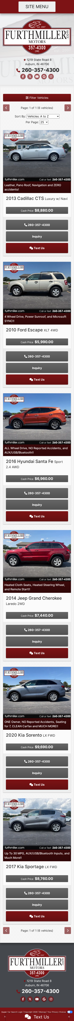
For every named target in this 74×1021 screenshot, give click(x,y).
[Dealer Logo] (37, 36)
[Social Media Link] (51, 76)
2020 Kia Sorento (30, 735)
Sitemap (42, 1012)
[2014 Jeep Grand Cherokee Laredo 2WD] (37, 555)
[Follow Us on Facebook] (23, 76)
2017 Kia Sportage (31, 866)
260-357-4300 (40, 70)
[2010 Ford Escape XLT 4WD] (37, 287)
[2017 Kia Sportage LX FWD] (37, 823)
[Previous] (6, 107)
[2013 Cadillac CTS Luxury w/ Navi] (37, 155)
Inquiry (37, 236)
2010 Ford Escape (32, 329)
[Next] (67, 107)
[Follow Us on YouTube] (37, 76)
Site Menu (37, 6)
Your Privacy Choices (57, 1012)
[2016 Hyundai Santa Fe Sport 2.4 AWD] (37, 418)
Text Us (39, 248)
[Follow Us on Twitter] (30, 76)
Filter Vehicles (38, 97)
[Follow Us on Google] (44, 76)
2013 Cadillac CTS (37, 198)
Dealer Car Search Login (11, 1012)
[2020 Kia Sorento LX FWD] (37, 692)
